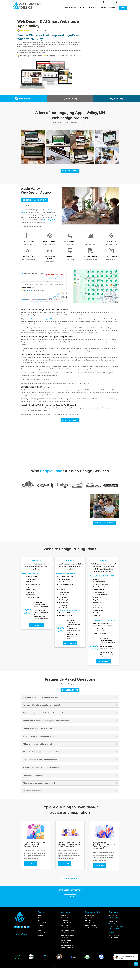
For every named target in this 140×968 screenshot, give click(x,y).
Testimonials (41, 925)
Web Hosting (28, 257)
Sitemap (97, 966)
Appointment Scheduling (91, 925)
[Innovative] (82, 138)
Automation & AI (93, 7)
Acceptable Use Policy (83, 966)
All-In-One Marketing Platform (92, 927)
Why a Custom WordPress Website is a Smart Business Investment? (104, 845)
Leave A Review (21, 934)
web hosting (46, 220)
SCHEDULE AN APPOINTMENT (34, 200)
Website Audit (90, 257)
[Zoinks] (82, 155)
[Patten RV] (33, 155)
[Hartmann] (33, 138)
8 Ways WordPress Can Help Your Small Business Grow (34, 844)
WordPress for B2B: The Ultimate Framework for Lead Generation (69, 844)
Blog (39, 920)
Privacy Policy (71, 966)
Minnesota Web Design (67, 918)
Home (39, 915)
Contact (122, 7)
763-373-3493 (108, 2)
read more (30, 863)
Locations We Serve (43, 922)
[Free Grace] (58, 155)
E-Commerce (70, 241)
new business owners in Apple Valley (41, 319)
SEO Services (64, 920)
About (39, 918)
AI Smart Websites (69, 7)
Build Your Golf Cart (66, 940)
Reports (70, 257)
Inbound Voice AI (89, 922)
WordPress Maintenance (67, 935)
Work (103, 7)
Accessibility (91, 966)
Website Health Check (67, 947)
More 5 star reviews (104, 523)
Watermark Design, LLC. (52, 966)
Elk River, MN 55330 (113, 928)
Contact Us (70, 896)
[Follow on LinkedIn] (21, 927)
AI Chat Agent (88, 920)
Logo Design (111, 256)
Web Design (28, 241)
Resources (111, 7)
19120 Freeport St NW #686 (115, 926)
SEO (53, 220)
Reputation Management (91, 918)
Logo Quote (41, 927)
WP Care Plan (49, 241)
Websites (81, 7)
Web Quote (40, 930)
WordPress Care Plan (66, 922)
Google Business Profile (67, 945)
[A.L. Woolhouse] (107, 155)
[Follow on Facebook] (15, 927)
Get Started (36, 625)
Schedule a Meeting (43, 932)
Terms (76, 966)
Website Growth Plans (67, 932)
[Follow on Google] (18, 927)
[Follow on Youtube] (28, 927)
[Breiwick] (58, 138)
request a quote (70, 171)
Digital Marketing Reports (67, 930)
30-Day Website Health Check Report (70, 610)
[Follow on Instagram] (25, 927)
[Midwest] (107, 138)
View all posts (70, 878)
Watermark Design (113, 923)
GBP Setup (111, 241)
